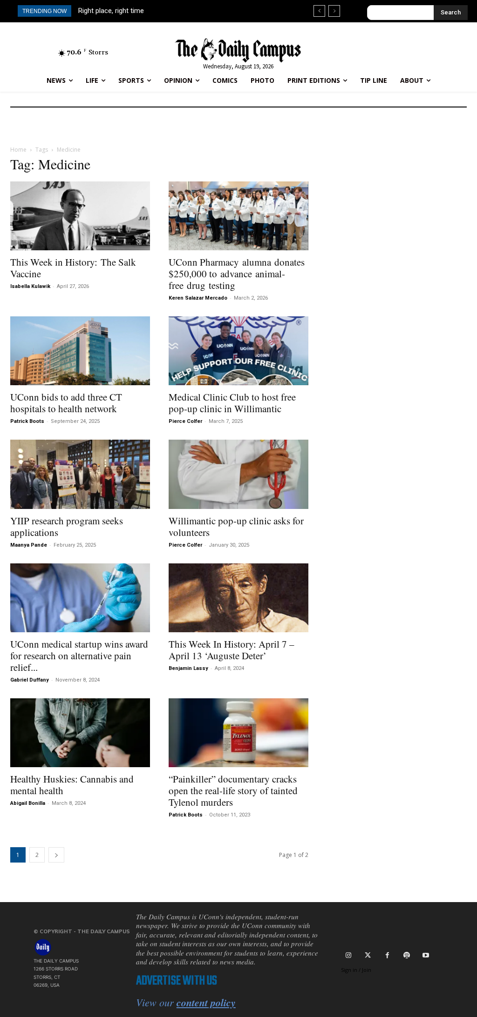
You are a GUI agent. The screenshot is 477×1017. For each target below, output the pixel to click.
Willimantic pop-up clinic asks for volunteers (236, 526)
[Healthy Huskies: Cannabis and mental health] (80, 732)
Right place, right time (111, 11)
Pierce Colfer (185, 421)
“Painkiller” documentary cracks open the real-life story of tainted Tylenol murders (233, 790)
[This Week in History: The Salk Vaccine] (80, 215)
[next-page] (56, 855)
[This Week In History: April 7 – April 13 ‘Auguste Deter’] (238, 597)
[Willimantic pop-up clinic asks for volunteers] (238, 474)
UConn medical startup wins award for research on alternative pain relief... (79, 655)
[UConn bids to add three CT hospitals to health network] (80, 350)
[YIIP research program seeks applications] (80, 474)
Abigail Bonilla (27, 803)
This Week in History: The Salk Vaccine (73, 267)
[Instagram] (348, 954)
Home (18, 150)
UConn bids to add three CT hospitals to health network (66, 402)
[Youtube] (425, 954)
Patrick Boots (27, 421)
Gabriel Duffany (29, 680)
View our (186, 1002)
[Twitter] (368, 954)
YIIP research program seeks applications (66, 526)
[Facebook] (387, 954)
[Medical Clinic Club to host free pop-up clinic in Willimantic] (238, 350)
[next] (334, 11)
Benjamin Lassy (188, 668)
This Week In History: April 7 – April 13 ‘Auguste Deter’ (231, 649)
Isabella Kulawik (30, 286)
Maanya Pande (28, 545)
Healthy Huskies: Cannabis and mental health (72, 784)
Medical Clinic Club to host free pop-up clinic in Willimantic (232, 402)
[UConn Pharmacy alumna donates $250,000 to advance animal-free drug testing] (238, 215)
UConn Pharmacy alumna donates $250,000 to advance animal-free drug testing (237, 273)
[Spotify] (406, 954)
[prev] (319, 11)
